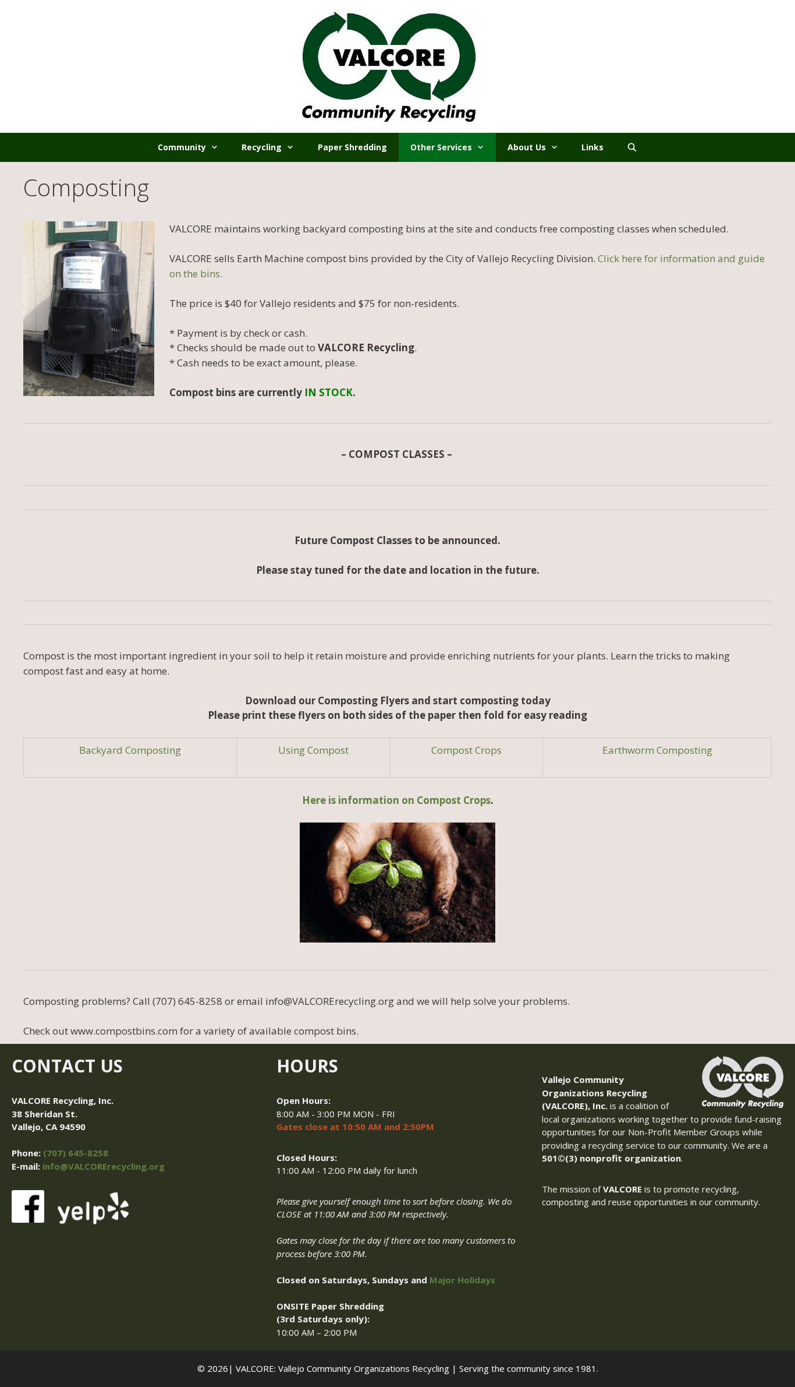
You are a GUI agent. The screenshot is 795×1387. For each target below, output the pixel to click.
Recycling (262, 147)
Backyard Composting (130, 750)
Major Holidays (462, 1280)
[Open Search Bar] (632, 147)
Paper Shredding (352, 147)
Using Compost (313, 750)
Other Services (441, 147)
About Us (526, 147)
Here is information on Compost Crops (396, 800)
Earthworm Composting (657, 750)
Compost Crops (466, 750)
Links (592, 147)
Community (182, 147)
